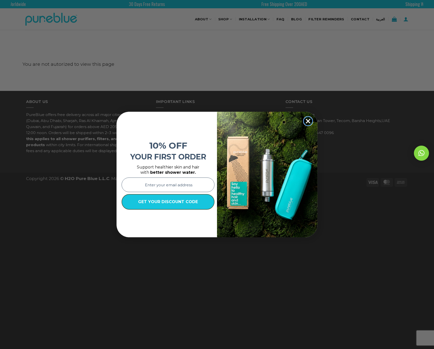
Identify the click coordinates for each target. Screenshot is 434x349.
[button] (421, 153)
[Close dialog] (308, 121)
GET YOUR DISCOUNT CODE (168, 201)
